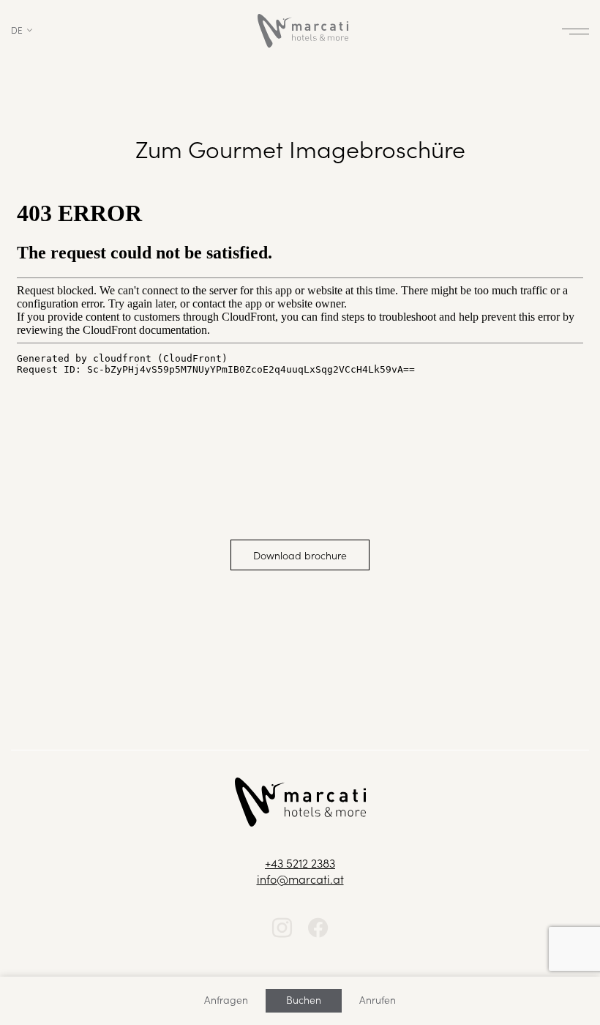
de (17, 29)
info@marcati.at (300, 879)
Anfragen (226, 999)
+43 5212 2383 (300, 862)
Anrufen (377, 999)
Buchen (303, 999)
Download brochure (300, 555)
